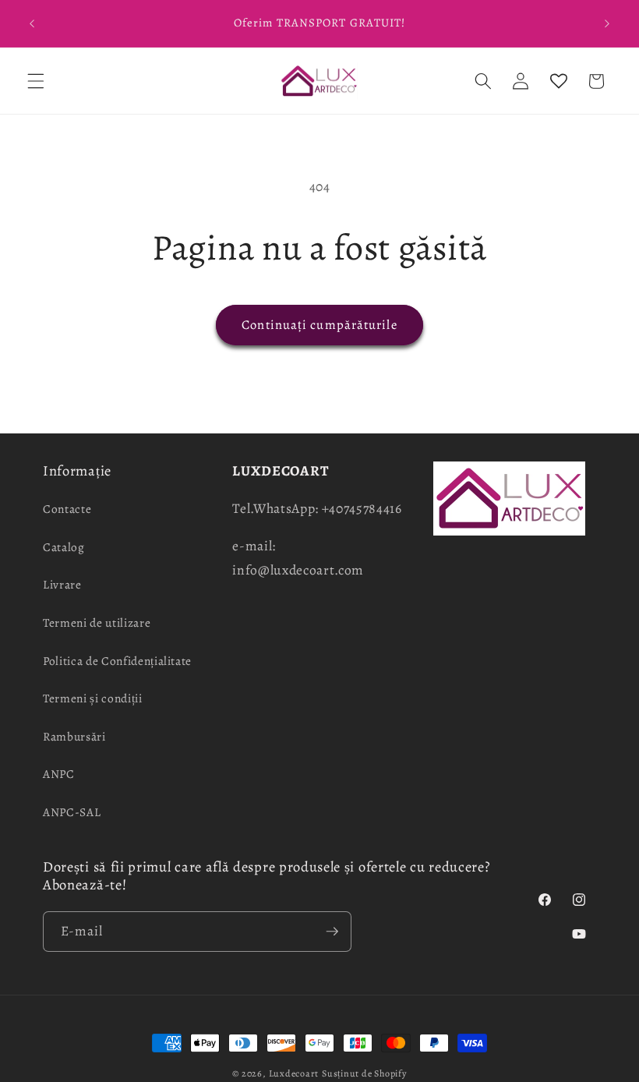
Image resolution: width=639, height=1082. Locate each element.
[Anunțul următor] (607, 23)
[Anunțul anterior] (32, 23)
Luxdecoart (294, 1073)
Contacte (67, 508)
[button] (36, 81)
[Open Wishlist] (558, 81)
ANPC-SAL (72, 812)
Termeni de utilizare (96, 622)
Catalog (64, 547)
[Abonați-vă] (332, 931)
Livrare (62, 584)
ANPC (59, 774)
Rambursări (74, 736)
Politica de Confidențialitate (117, 660)
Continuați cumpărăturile (319, 325)
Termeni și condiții (93, 698)
